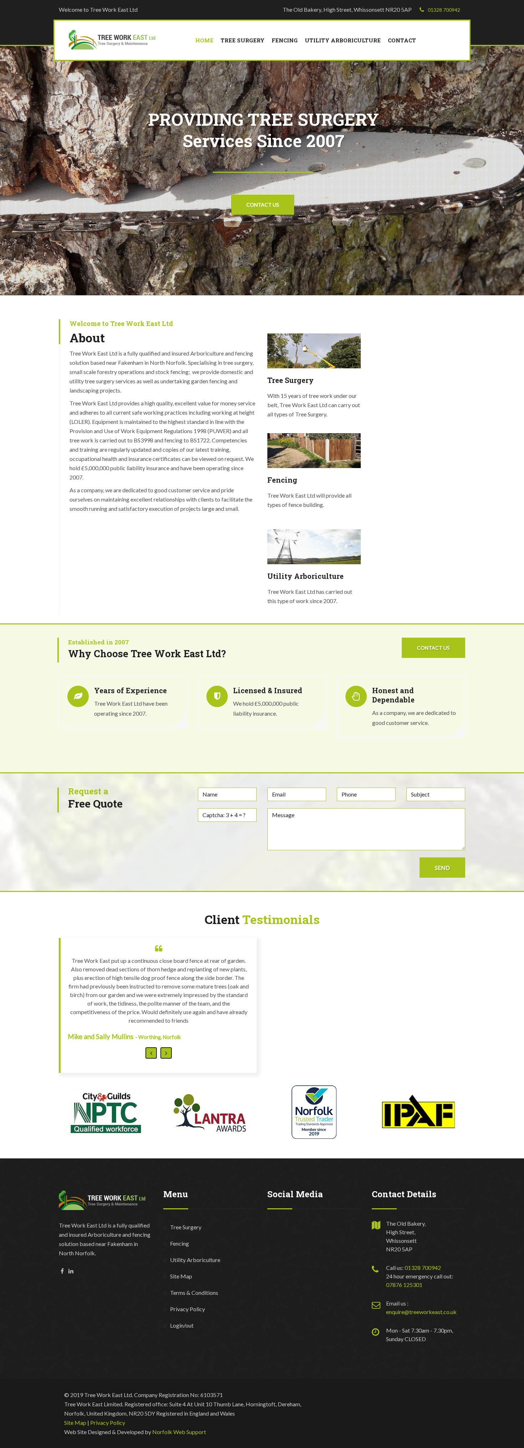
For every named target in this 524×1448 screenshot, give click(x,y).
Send (442, 867)
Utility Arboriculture (343, 40)
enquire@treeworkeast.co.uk (421, 1277)
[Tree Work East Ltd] (114, 39)
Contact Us (262, 205)
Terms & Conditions (194, 1258)
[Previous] (151, 1018)
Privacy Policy (187, 1274)
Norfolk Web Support (179, 1397)
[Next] (166, 1018)
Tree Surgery (242, 40)
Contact (402, 40)
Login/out (182, 1291)
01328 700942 (444, 10)
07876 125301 (404, 1250)
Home (204, 40)
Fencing (285, 40)
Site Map (181, 1242)
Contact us (433, 648)
